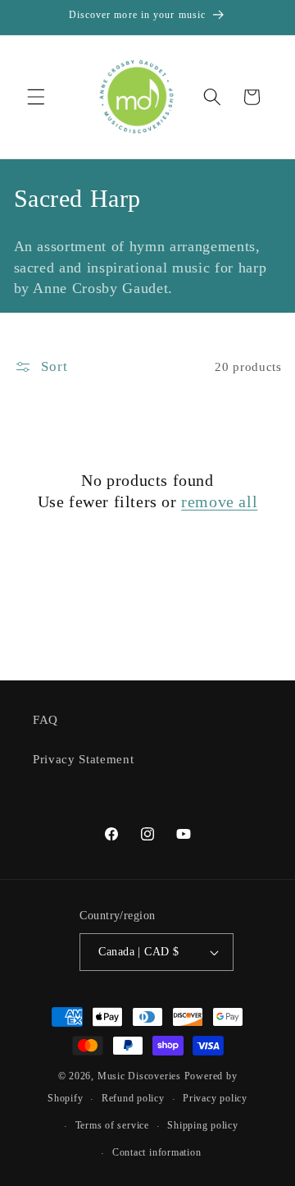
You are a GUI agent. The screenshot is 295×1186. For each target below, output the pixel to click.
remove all (219, 501)
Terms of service (112, 1125)
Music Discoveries (139, 1076)
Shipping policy (202, 1125)
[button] (36, 97)
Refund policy (133, 1098)
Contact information (157, 1152)
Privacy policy (215, 1098)
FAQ (45, 719)
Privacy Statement (83, 759)
